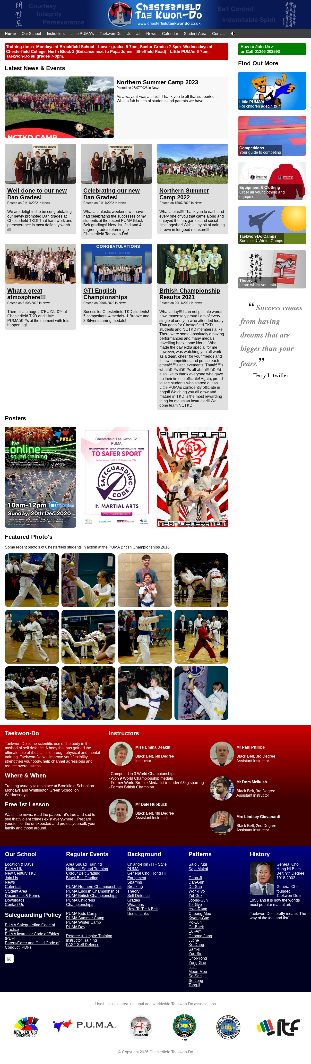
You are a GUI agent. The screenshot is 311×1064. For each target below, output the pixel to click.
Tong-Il (194, 985)
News (151, 34)
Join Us (133, 34)
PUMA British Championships (91, 896)
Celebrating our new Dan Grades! (111, 194)
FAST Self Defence (82, 945)
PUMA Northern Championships (93, 887)
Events (55, 68)
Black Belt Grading (82, 878)
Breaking (135, 887)
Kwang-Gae (199, 918)
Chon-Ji (195, 878)
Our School (31, 34)
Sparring (134, 882)
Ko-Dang (196, 945)
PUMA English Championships (93, 891)
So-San (195, 976)
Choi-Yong (198, 958)
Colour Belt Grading (83, 873)
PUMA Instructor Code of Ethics (32, 934)
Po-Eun (195, 922)
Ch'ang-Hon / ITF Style (147, 864)
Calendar (170, 34)
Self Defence (138, 896)
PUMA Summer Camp (85, 918)
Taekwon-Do (110, 34)
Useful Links (138, 914)
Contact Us (14, 905)
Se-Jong (196, 981)
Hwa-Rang (198, 909)
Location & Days (19, 864)
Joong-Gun (198, 900)
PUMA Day (75, 927)
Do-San (195, 887)
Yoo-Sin (195, 954)
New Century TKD (20, 873)
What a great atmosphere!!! (26, 294)
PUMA (133, 869)
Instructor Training (81, 940)
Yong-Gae (197, 963)
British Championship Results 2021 (189, 294)
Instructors (56, 34)
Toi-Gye (195, 905)
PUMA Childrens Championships (80, 902)
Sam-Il (194, 949)
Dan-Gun (196, 882)
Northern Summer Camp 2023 (157, 82)
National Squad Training (87, 869)
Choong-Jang (200, 936)
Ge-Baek (196, 927)
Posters (15, 418)
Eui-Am (195, 931)
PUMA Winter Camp (83, 922)
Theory (133, 891)
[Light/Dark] (233, 34)
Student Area (195, 34)
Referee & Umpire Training (89, 936)
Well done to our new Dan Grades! (37, 194)
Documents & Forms (22, 896)
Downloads (15, 900)
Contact (218, 34)
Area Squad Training (84, 864)
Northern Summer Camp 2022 (184, 194)
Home (10, 34)
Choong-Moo (200, 914)
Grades (133, 900)
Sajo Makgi (198, 869)
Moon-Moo (198, 972)
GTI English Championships (105, 294)
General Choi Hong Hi (146, 873)
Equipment (136, 878)
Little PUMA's (82, 34)
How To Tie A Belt (142, 909)
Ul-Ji (193, 967)
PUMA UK (14, 869)
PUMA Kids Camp (81, 914)
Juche (194, 940)
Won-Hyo (197, 891)
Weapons (135, 905)
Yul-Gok (195, 896)
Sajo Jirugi (198, 864)
